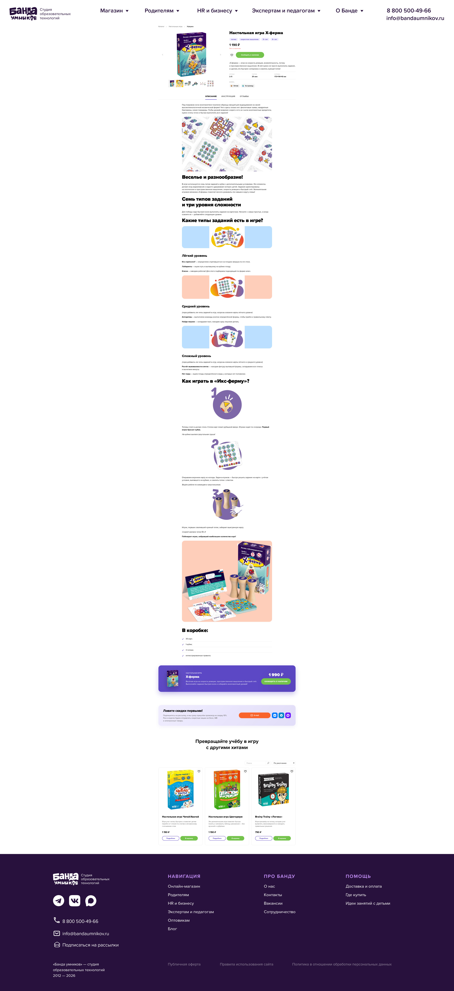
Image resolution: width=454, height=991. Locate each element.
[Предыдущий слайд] (162, 54)
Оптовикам (179, 920)
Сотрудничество (280, 912)
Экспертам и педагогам (283, 10)
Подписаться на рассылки (90, 944)
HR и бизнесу (214, 10)
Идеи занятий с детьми (368, 903)
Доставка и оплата (364, 886)
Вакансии (273, 903)
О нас (269, 886)
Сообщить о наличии (276, 681)
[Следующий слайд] (220, 54)
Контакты (273, 895)
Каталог (161, 26)
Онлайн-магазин (184, 886)
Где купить (356, 895)
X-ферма (190, 26)
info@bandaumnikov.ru (415, 18)
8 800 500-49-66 (409, 10)
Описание (211, 96)
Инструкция (228, 96)
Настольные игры (175, 26)
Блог (172, 929)
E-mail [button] (256, 715)
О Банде (347, 10)
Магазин (111, 10)
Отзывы (244, 96)
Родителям (159, 10)
